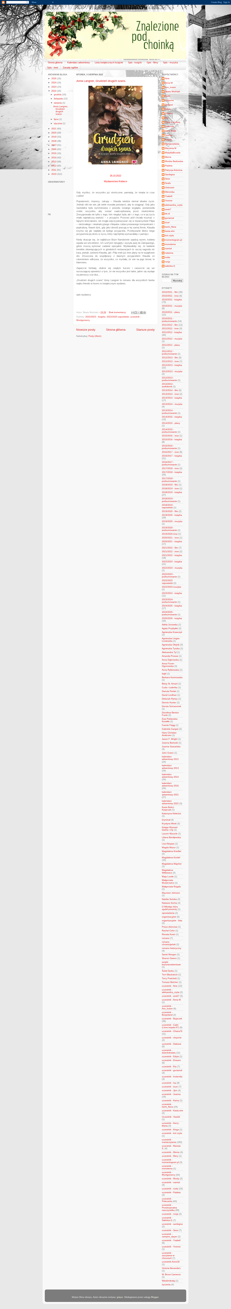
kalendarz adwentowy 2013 (170, 766)
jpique (120, 1297)
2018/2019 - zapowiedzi (168, 506)
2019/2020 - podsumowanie (169, 528)
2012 (54, 166)
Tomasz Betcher (170, 982)
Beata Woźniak (172, 91)
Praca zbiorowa (169, 927)
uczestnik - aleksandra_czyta (170, 991)
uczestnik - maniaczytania (169, 1140)
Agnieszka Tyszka (171, 648)
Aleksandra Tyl (169, 652)
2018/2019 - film (170, 485)
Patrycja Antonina (173, 170)
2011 (54, 170)
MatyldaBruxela (172, 153)
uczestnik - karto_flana (167, 1105)
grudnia (58, 94)
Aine (167, 78)
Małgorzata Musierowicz (168, 881)
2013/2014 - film (170, 390)
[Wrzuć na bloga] (135, 312)
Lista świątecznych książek (109, 62)
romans (165, 938)
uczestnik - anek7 (170, 996)
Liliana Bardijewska (171, 837)
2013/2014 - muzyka (172, 404)
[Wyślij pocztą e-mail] (132, 312)
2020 (54, 133)
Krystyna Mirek (169, 823)
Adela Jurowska (170, 624)
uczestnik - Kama (170, 1100)
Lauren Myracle (169, 833)
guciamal (169, 218)
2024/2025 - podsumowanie (169, 613)
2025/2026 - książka (172, 618)
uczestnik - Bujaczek (172, 1018)
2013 (54, 161)
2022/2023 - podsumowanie (169, 575)
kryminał (166, 820)
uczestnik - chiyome (172, 1037)
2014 (54, 157)
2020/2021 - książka (172, 541)
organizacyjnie (169, 917)
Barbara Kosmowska (172, 677)
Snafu (168, 183)
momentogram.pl (173, 240)
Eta (166, 118)
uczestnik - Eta (169, 1066)
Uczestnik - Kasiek (171, 1117)
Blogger (155, 1297)
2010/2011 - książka (172, 299)
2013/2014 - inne (170, 394)
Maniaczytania (172, 144)
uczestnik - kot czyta (172, 1133)
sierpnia (58, 103)
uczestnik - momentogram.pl (170, 1161)
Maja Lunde (168, 876)
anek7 (168, 209)
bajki (164, 673)
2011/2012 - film (170, 325)
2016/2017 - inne (170, 452)
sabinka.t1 (170, 266)
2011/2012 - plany (171, 345)
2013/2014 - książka (172, 398)
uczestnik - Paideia (171, 1192)
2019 (54, 137)
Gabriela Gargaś (170, 729)
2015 (54, 153)
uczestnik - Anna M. (171, 1000)
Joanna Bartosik (170, 743)
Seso (167, 179)
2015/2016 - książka (172, 439)
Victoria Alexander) (171, 1268)
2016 (54, 149)
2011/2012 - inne (170, 328)
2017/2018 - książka (172, 472)
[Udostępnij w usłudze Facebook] (141, 312)
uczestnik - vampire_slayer (169, 1235)
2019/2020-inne (170, 534)
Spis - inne (52, 67)
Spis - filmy (152, 62)
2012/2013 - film (170, 357)
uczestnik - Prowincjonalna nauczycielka (169, 1207)
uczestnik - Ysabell (171, 1240)
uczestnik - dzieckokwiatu (169, 1051)
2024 (54, 82)
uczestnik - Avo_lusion (167, 1007)
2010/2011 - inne (170, 296)
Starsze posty (145, 329)
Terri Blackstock (170, 974)
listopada (58, 98)
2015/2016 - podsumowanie (169, 447)
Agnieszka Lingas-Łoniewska (171, 639)
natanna (169, 253)
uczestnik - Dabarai (171, 1044)
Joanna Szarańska (171, 746)
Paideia (168, 166)
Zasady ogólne (70, 67)
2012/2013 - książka (172, 365)
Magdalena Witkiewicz (167, 871)
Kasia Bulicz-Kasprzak (168, 808)
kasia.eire (170, 231)
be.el (167, 213)
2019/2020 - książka (172, 515)
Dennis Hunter (169, 702)
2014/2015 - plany (171, 423)
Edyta (168, 109)
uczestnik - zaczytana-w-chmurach (168, 1255)
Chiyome (169, 100)
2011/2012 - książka (172, 332)
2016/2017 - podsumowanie (169, 463)
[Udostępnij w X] (138, 312)
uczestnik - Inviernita (172, 1076)
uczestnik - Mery (170, 1156)
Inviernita (169, 126)
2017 (54, 145)
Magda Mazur (169, 847)
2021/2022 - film (170, 548)
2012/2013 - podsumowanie (169, 379)
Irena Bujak (170, 131)
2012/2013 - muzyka (172, 371)
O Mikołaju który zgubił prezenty (170, 908)
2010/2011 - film (170, 292)
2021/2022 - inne (170, 551)
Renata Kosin (168, 934)
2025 (54, 78)
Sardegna (170, 174)
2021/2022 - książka (172, 555)
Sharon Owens (169, 958)
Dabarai (169, 105)
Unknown (169, 187)
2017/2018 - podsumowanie (169, 479)
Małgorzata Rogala (171, 886)
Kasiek (168, 139)
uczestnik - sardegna (172, 1224)
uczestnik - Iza (169, 1083)
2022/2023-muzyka (171, 587)
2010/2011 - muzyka (172, 306)
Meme (168, 157)
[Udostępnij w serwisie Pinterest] (144, 312)
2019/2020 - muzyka (172, 521)
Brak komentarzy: (118, 312)
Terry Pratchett (169, 978)
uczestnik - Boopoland (167, 1013)
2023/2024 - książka (172, 593)
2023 (54, 87)
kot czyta (169, 235)
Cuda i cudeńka (169, 687)
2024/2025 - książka (172, 606)
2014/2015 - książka (172, 417)
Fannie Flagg (168, 725)
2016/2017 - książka (172, 456)
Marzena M (170, 148)
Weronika (169, 192)
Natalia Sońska (169, 899)
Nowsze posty (85, 329)
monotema (170, 244)
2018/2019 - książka (172, 492)
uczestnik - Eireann (171, 1060)
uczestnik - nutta (170, 1189)
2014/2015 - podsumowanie (169, 430)
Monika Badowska (174, 161)
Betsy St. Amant (170, 684)
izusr (167, 222)
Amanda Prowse (170, 656)
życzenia (166, 1284)
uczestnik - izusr (170, 1087)
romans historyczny (171, 948)
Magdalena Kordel (171, 857)
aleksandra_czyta (173, 205)
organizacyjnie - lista (172, 920)
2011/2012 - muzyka (172, 339)
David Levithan (169, 695)
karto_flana (170, 227)
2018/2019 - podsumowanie (169, 499)
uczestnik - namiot (171, 1182)
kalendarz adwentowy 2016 (170, 784)
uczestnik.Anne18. (171, 1262)
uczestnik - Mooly (170, 1178)
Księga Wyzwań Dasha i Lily (170, 828)
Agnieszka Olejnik (170, 645)
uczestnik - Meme (170, 1152)
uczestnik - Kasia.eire (172, 1110)
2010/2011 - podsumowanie (169, 319)
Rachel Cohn (168, 930)
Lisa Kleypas (168, 844)
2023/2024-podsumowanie (169, 600)
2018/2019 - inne (170, 488)
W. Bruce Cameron (171, 1274)
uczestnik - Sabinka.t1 (167, 1219)
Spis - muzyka (170, 62)
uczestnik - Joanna (171, 1094)
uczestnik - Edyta (170, 1056)
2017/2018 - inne (170, 468)
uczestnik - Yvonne (171, 1247)
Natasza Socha (169, 903)
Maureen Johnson (171, 893)
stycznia (58, 123)
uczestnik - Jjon (169, 1090)
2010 (54, 174)
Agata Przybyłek (170, 628)
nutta (167, 257)
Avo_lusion (170, 87)
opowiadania (168, 913)
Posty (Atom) (94, 336)
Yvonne (168, 200)
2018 (54, 141)
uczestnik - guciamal (172, 1070)
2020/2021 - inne (170, 538)
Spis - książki (135, 62)
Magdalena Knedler (171, 851)
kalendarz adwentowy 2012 (170, 757)
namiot (168, 248)
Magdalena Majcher (172, 864)
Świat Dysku (168, 971)
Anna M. (169, 83)
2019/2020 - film (170, 511)
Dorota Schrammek (171, 706)
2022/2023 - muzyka (172, 568)
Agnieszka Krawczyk (172, 632)
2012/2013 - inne (170, 361)
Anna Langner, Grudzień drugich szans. (101, 81)
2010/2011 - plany (171, 312)
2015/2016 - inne (170, 436)
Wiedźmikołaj (168, 1281)
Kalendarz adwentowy (78, 62)
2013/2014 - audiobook (168, 385)
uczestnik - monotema (167, 1167)
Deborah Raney (170, 699)
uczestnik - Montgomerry (168, 1173)
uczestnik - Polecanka (167, 1200)
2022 (54, 91)
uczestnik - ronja (170, 1214)
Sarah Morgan (169, 954)
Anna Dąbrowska (170, 660)
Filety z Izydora (172, 122)
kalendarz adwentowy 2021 (170, 793)
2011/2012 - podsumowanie (169, 352)
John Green (168, 753)
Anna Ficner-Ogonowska (168, 664)
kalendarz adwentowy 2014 (170, 775)
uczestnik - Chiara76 (172, 1031)
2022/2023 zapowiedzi (118, 317)
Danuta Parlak (169, 691)
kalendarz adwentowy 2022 (170, 802)
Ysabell (168, 196)
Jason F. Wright (169, 739)
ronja (167, 262)
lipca (56, 119)
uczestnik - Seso (170, 1230)
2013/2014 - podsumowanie (169, 411)
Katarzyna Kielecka (171, 813)
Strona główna (55, 62)
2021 (54, 128)
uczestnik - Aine (169, 986)
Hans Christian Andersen (169, 734)
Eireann (169, 113)
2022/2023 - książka (95, 317)
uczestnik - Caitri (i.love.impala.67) (170, 1026)
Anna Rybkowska (170, 670)
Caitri (167, 96)
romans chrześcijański (169, 943)
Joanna (168, 135)
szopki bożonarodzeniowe (171, 963)
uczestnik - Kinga (170, 1129)
